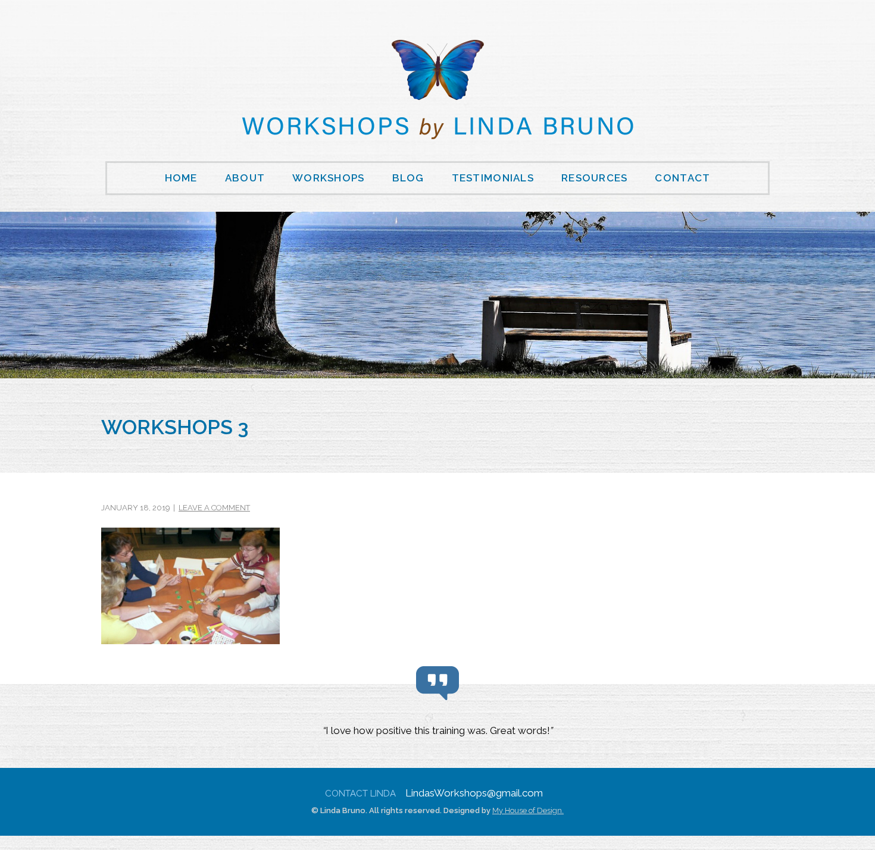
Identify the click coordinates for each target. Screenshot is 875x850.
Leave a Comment (214, 507)
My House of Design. (528, 810)
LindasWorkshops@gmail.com (474, 793)
